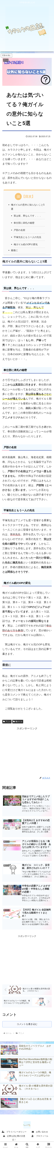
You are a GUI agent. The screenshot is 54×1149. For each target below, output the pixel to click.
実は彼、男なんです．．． (27, 215)
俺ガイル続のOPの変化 (26, 244)
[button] (48, 660)
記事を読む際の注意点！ (15, 1138)
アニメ (8, 722)
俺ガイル (18, 722)
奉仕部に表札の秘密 (24, 222)
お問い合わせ (41, 1132)
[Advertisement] (27, 751)
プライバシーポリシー (15, 1132)
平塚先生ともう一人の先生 (27, 237)
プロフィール (41, 1136)
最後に (14, 250)
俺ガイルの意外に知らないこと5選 (27, 206)
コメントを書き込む (27, 1024)
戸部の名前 (19, 230)
